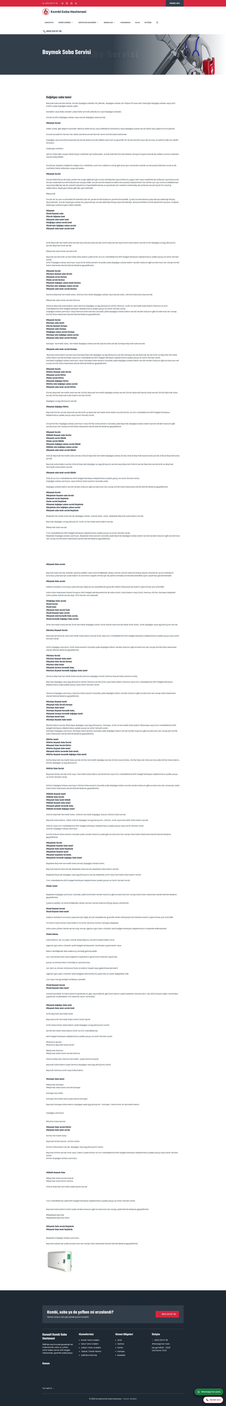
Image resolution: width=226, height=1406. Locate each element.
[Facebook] (62, 3)
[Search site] (157, 22)
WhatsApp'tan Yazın (161, 1344)
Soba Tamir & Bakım (90, 1344)
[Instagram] (67, 3)
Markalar (108, 22)
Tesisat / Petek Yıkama (91, 1351)
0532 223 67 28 (51, 3)
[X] (76, 3)
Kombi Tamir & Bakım (90, 1340)
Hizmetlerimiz (64, 22)
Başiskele (121, 1355)
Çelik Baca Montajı (89, 1355)
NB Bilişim (133, 1399)
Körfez (120, 1347)
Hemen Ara (175, 3)
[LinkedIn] (71, 3)
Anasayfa (49, 22)
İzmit (119, 1340)
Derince (120, 1344)
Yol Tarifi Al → (48, 1388)
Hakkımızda (125, 22)
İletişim (148, 22)
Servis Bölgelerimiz (87, 22)
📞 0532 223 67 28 (52, 31)
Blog (137, 22)
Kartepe (121, 1351)
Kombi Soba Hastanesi (68, 11)
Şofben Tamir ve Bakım (91, 1347)
